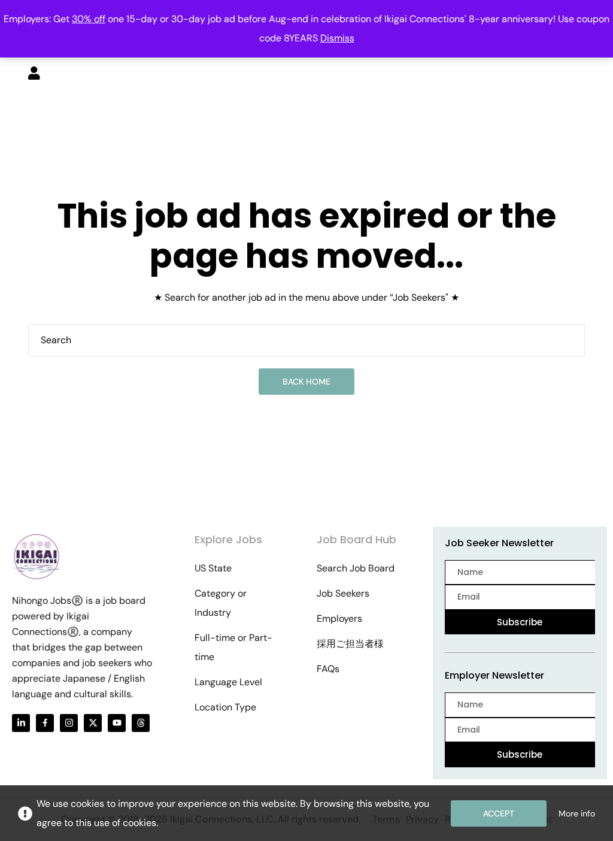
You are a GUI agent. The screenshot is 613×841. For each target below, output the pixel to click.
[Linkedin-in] (21, 723)
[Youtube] (117, 723)
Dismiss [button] (337, 38)
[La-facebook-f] (45, 723)
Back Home (306, 381)
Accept (498, 813)
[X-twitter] (93, 723)
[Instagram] (69, 723)
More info (577, 813)
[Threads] (141, 723)
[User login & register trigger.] (34, 74)
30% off (88, 19)
